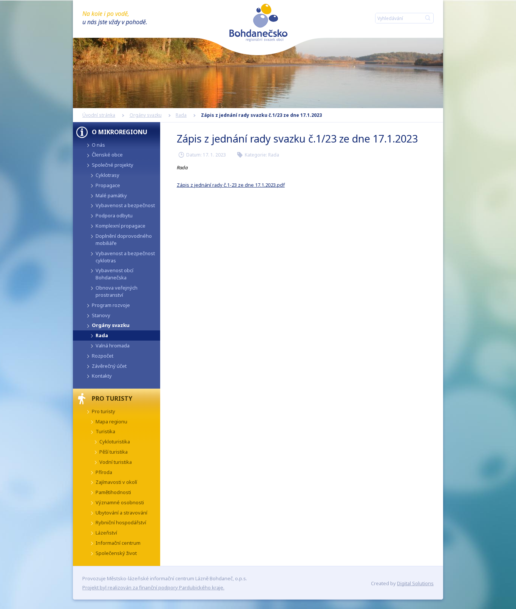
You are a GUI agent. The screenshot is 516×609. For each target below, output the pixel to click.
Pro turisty (103, 411)
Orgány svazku (146, 115)
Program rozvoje (111, 305)
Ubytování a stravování (121, 512)
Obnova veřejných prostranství (116, 291)
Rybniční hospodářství (121, 522)
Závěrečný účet (109, 366)
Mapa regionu (111, 421)
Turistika (105, 431)
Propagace (108, 185)
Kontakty (102, 375)
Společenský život (116, 553)
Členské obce (107, 154)
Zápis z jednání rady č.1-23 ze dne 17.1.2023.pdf (231, 184)
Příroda (104, 472)
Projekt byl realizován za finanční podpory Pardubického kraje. (153, 587)
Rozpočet (102, 355)
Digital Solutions (415, 583)
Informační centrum (118, 542)
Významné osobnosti (120, 502)
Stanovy (101, 315)
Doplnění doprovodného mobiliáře (124, 239)
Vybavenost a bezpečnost (125, 205)
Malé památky (111, 195)
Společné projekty (112, 164)
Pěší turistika (113, 451)
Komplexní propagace (120, 225)
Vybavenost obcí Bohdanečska (114, 274)
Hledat (426, 17)
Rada (181, 115)
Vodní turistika (115, 462)
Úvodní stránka (98, 115)
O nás (98, 144)
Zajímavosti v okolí (116, 482)
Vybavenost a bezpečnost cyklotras (125, 257)
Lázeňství (106, 532)
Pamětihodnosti (113, 492)
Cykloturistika (114, 441)
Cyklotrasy (107, 175)
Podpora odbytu (114, 215)
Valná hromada (113, 345)
